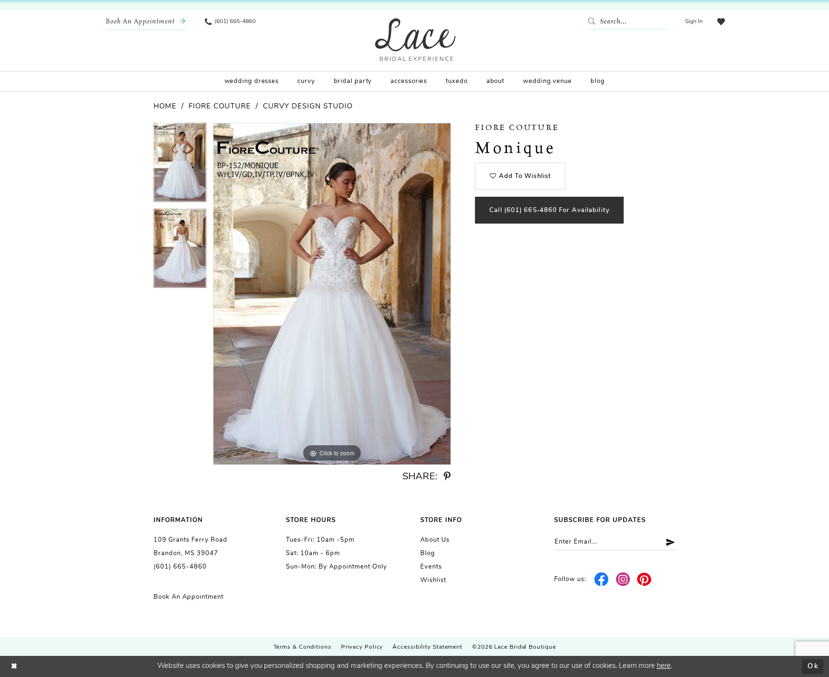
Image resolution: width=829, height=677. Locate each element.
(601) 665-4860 (180, 567)
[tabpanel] (180, 166)
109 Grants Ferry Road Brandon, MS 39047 (190, 547)
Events (431, 567)
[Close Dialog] (14, 666)
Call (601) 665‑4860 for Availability (549, 210)
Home (165, 106)
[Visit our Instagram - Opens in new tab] (623, 579)
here (664, 666)
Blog (427, 553)
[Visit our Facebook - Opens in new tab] (602, 579)
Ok (812, 666)
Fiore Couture (220, 106)
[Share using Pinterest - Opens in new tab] (447, 477)
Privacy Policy (362, 647)
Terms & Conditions (302, 647)
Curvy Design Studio (308, 106)
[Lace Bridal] (415, 39)
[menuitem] (146, 21)
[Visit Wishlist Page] (721, 22)
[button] (694, 22)
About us (435, 540)
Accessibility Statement (427, 647)
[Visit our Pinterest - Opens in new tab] (644, 579)
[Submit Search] (593, 21)
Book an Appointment (189, 597)
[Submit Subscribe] (667, 542)
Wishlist (433, 580)
